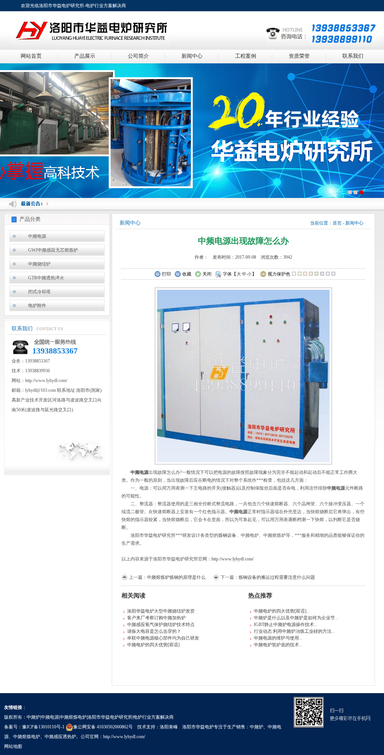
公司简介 (138, 56)
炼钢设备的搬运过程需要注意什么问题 (276, 577)
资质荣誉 (299, 56)
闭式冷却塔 (39, 291)
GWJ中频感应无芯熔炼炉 (53, 250)
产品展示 (84, 56)
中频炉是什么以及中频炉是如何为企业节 (294, 617)
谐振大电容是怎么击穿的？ (154, 631)
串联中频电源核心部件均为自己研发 (163, 638)
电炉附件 (37, 305)
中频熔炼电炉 (26, 736)
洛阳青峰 (169, 727)
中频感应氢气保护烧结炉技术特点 (161, 624)
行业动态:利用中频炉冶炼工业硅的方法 (293, 631)
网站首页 (31, 56)
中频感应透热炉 (60, 736)
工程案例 (245, 56)
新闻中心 (192, 56)
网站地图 (13, 746)
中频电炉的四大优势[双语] (153, 644)
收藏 (186, 274)
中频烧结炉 (39, 264)
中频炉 (256, 727)
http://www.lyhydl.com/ (233, 559)
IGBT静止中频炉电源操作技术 (284, 624)
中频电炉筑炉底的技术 (276, 644)
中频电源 (37, 236)
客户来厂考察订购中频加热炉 (156, 617)
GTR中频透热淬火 (46, 277)
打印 (166, 274)
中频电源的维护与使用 (276, 638)
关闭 (207, 274)
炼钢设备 (227, 535)
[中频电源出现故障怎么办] (243, 375)
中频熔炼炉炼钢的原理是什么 (176, 577)
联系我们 (352, 56)
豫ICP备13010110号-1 (43, 727)
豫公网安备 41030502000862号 (103, 727)
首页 (337, 223)
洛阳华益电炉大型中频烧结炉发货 (161, 611)
